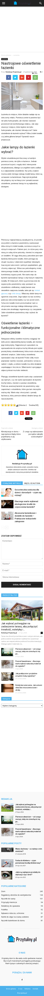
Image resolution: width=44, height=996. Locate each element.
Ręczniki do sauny (8, 898)
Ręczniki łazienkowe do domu (13, 920)
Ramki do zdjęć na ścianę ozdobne (15, 917)
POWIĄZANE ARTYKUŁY (12, 483)
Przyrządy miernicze (9, 902)
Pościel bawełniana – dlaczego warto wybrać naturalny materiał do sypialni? (28, 663)
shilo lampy (16, 293)
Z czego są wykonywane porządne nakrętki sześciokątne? (33, 434)
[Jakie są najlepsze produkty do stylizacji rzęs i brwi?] (6, 875)
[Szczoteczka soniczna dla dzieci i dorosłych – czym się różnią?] (7, 492)
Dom (3, 891)
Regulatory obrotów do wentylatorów (16, 895)
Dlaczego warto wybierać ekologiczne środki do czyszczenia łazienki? (26, 504)
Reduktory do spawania (10, 906)
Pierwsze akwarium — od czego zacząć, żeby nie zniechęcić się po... (28, 651)
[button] (40, 3)
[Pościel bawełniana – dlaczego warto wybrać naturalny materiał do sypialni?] (7, 664)
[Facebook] (22, 979)
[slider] (8, 405)
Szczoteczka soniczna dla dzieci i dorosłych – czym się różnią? (28, 492)
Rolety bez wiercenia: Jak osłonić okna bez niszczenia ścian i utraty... (28, 687)
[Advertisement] (22, 30)
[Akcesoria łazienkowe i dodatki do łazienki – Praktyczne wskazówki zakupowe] (7, 516)
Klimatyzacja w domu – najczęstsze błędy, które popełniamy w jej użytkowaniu (11, 435)
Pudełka (4, 909)
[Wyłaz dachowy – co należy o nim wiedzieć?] (7, 850)
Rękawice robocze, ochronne (12, 913)
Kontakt (35, 989)
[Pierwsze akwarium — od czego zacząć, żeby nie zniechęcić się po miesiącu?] (7, 652)
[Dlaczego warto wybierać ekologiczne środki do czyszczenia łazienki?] (7, 504)
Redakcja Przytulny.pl (13, 72)
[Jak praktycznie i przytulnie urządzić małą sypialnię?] (7, 676)
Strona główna (6, 55)
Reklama (27, 989)
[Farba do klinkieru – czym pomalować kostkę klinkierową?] (7, 863)
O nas (20, 989)
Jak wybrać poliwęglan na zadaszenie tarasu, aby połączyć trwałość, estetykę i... (19, 626)
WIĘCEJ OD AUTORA (32, 483)
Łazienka (4, 59)
